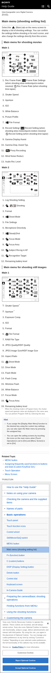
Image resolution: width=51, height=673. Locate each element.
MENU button (11, 460)
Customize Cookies (25, 653)
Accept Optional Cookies (25, 668)
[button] (48, 6)
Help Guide (8, 6)
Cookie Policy (18, 647)
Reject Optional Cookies (25, 660)
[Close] (48, 623)
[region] (25, 646)
